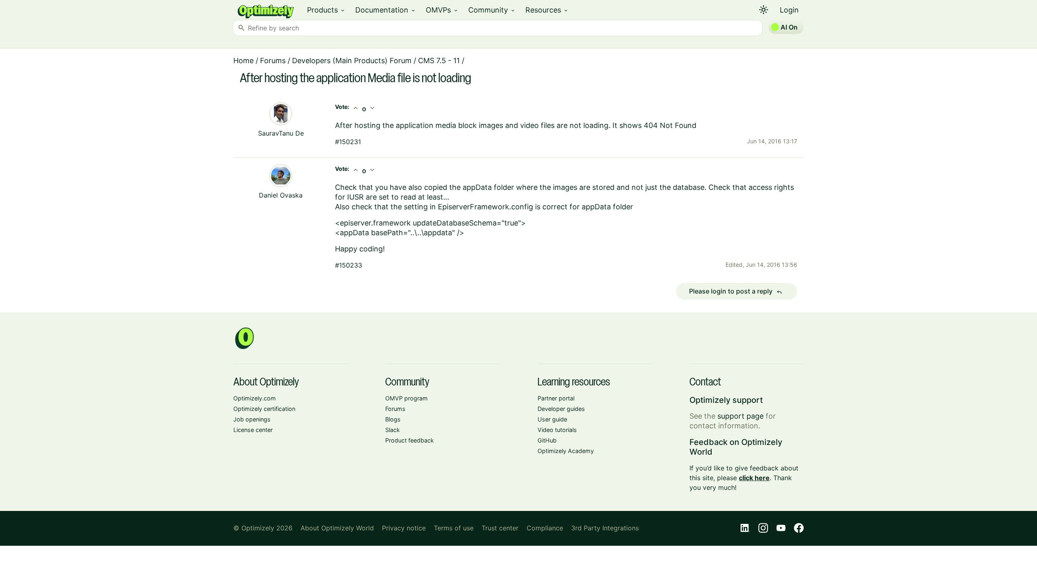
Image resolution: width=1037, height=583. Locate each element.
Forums (273, 60)
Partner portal (556, 398)
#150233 (348, 265)
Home (243, 60)
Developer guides (561, 408)
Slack (392, 429)
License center (253, 429)
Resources (547, 10)
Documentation (385, 10)
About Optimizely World (337, 528)
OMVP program (406, 398)
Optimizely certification (264, 408)
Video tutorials (557, 429)
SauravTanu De (281, 133)
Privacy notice (404, 528)
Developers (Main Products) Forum (352, 60)
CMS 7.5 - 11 (439, 60)
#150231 (348, 142)
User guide (552, 419)
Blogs (393, 419)
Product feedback (409, 440)
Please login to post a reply (735, 291)
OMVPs (442, 10)
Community (492, 10)
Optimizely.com (254, 398)
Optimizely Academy (566, 450)
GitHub (547, 440)
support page (740, 416)
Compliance (545, 528)
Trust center (500, 528)
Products (326, 10)
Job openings (252, 419)
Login (789, 10)
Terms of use (454, 528)
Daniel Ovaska (281, 195)
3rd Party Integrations (605, 528)
